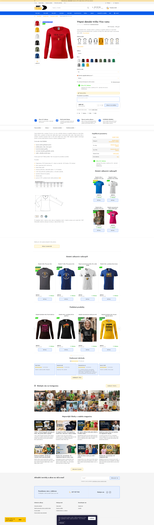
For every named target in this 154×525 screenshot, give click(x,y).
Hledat (88, 7)
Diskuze (47, 127)
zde (59, 520)
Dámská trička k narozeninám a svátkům (114, 141)
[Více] (116, 13)
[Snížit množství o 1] (98, 105)
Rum (118, 156)
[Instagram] (110, 492)
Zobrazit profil (112, 385)
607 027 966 (97, 7)
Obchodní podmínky (58, 3)
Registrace (117, 3)
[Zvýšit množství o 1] (102, 105)
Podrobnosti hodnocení (94, 24)
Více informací (86, 33)
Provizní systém (37, 510)
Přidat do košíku (111, 105)
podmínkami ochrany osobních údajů (99, 481)
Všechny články (77, 469)
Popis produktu (37, 127)
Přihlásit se (114, 478)
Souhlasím (92, 518)
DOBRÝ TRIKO (94, 109)
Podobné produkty (70, 127)
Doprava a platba (49, 3)
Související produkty (57, 127)
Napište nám (80, 506)
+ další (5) (37, 63)
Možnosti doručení (116, 82)
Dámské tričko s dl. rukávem (114, 149)
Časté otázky (41, 3)
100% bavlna (116, 153)
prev (35, 328)
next (119, 328)
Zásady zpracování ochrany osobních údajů (42, 508)
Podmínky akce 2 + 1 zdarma (61, 510)
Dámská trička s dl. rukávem (115, 145)
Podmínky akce (84, 89)
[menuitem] (38, 13)
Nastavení (61, 523)
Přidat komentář (47, 246)
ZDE (60, 178)
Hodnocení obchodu (77, 358)
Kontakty (79, 508)
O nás (35, 3)
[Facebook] (107, 492)
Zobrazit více (77, 377)
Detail (98, 200)
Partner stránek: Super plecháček (40, 512)
